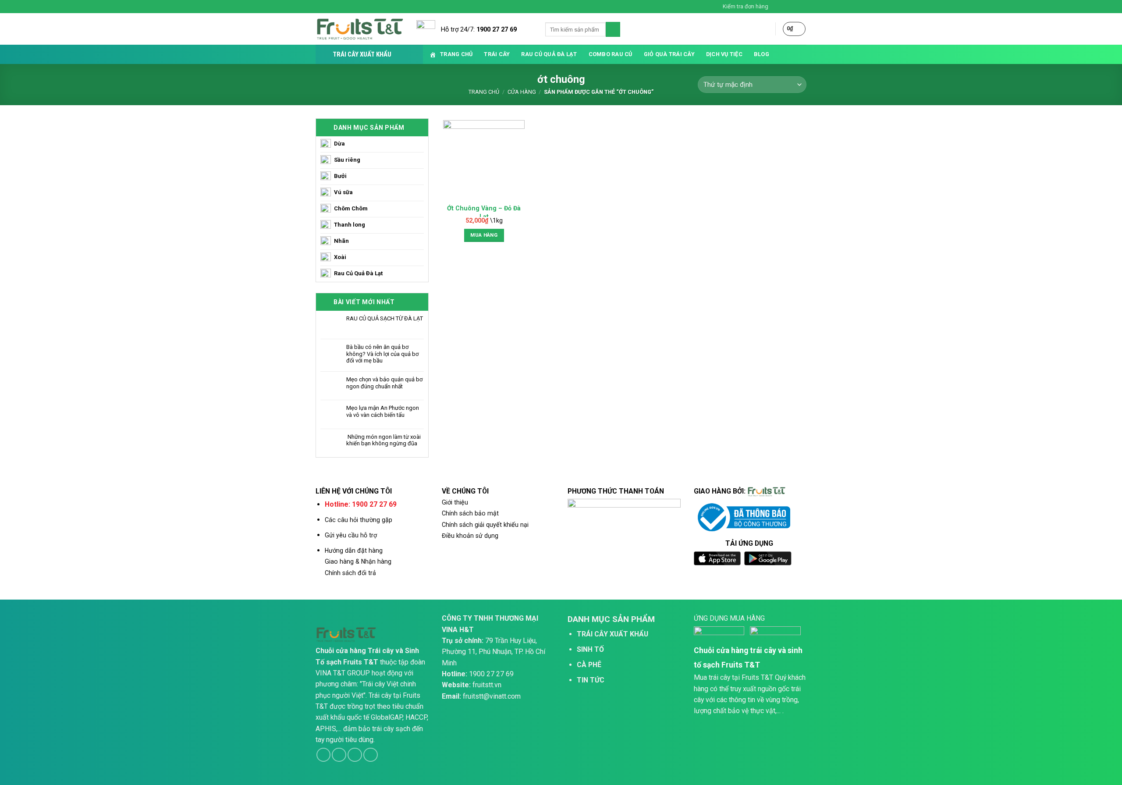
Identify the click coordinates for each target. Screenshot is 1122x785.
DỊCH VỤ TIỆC (724, 54)
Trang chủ (484, 92)
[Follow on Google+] (370, 755)
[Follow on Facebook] (777, 7)
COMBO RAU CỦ (610, 54)
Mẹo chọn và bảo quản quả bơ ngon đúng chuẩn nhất (384, 383)
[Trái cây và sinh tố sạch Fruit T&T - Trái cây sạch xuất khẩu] (359, 29)
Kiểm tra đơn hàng (745, 6)
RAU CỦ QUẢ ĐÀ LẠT (549, 54)
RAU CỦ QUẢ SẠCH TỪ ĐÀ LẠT (384, 318)
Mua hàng (483, 235)
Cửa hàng (522, 92)
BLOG (761, 54)
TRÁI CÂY (497, 54)
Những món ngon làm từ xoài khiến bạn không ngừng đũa (383, 440)
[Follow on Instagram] (785, 7)
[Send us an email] (802, 7)
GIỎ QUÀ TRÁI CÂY (669, 54)
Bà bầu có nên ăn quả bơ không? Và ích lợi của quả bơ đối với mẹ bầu (382, 354)
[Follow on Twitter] (794, 7)
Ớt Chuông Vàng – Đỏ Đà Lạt (484, 212)
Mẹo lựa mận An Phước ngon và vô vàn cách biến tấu (382, 411)
